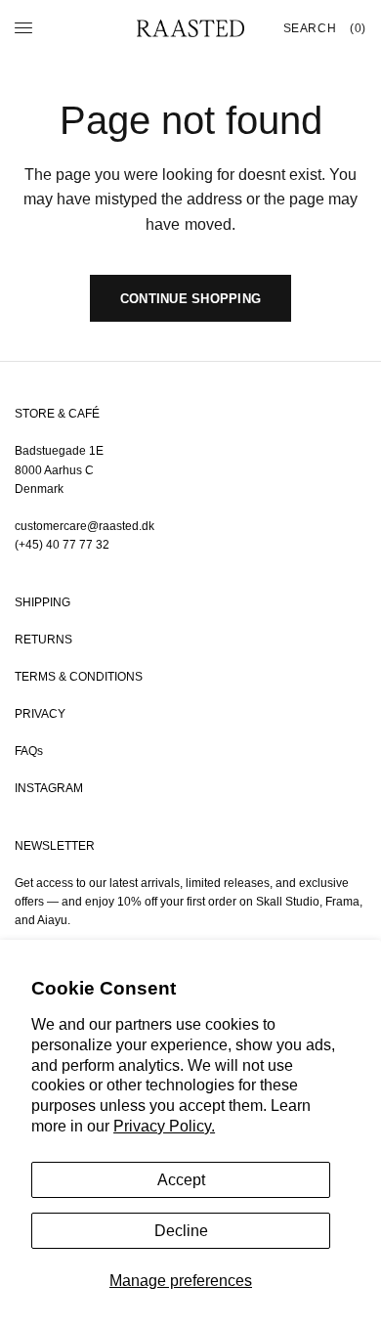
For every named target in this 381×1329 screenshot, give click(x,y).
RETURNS (43, 639)
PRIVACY (40, 714)
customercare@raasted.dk (84, 526)
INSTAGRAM (49, 788)
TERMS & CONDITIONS (79, 677)
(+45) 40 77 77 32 (62, 545)
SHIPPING (42, 602)
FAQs (29, 751)
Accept (181, 1180)
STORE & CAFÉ (57, 414)
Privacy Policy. (164, 1126)
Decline (181, 1230)
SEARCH (310, 28)
